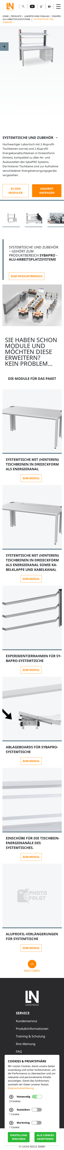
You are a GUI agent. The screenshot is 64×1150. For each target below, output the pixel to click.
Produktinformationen (32, 1029)
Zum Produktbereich (26, 276)
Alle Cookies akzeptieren (45, 1137)
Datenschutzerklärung (21, 1088)
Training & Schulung (30, 1036)
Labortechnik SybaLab (36, 16)
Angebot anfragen (46, 191)
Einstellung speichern (18, 1137)
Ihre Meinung (25, 1044)
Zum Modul (31, 478)
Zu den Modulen (16, 191)
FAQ (19, 1051)
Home (6, 16)
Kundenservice (26, 1021)
